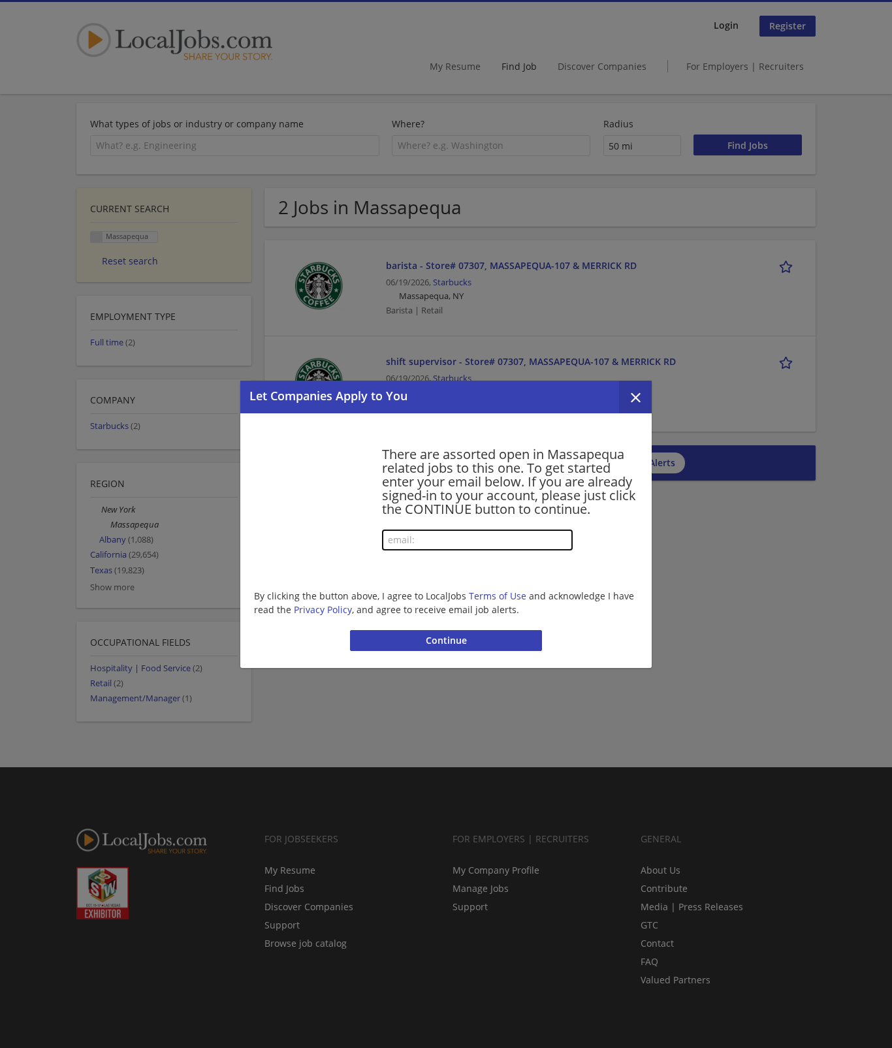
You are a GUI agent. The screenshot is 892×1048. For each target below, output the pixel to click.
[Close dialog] (635, 397)
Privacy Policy (323, 609)
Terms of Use (497, 596)
